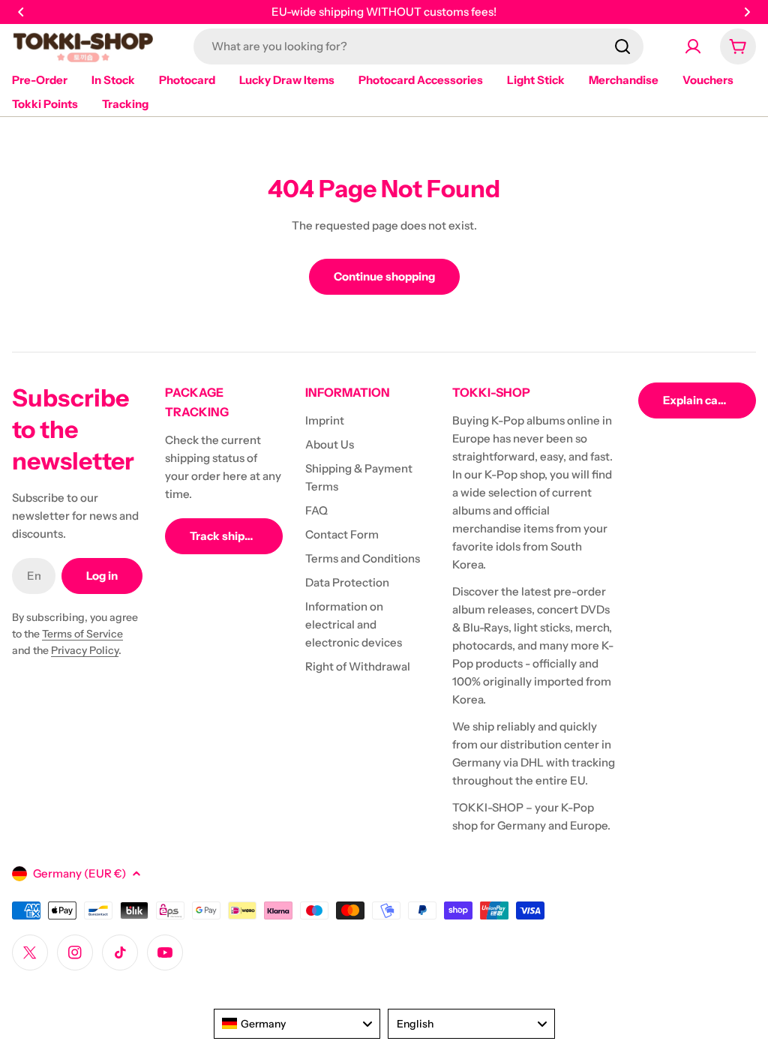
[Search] (623, 47)
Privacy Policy (84, 650)
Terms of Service (82, 633)
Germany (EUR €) (79, 873)
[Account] (693, 47)
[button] (21, 12)
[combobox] (419, 46)
